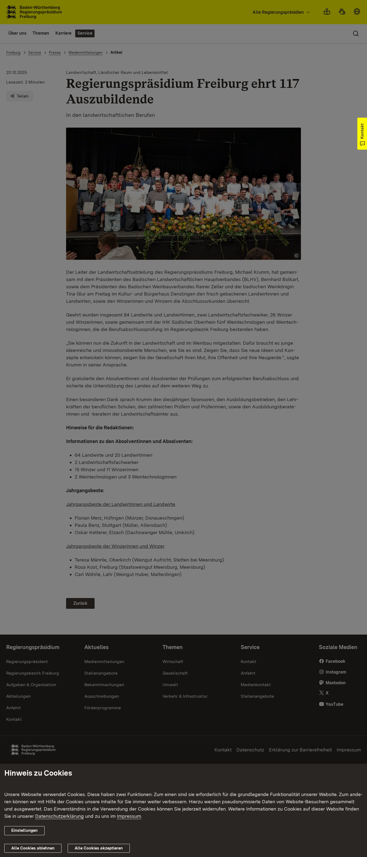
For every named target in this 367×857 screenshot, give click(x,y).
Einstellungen (24, 830)
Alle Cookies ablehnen (33, 848)
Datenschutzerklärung (59, 816)
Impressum (129, 816)
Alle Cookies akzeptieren (99, 848)
